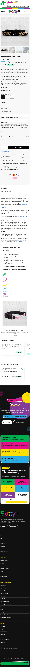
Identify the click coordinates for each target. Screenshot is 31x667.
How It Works (3, 588)
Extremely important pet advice (9, 648)
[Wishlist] (22, 345)
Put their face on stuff (21, 422)
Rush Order (4, 122)
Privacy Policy (4, 612)
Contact (3, 1)
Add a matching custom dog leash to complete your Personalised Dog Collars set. (14, 206)
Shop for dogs (7, 422)
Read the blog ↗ (13, 526)
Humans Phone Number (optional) (9, 117)
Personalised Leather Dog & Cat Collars (11, 346)
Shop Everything (4, 551)
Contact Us (3, 609)
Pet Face (2, 541)
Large (12, 97)
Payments (3, 606)
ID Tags (2, 563)
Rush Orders (3, 596)
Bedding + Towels (5, 568)
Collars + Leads (4, 560)
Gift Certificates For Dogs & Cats (10, 368)
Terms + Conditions (5, 614)
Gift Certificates (4, 576)
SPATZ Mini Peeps (5, 639)
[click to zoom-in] (15, 31)
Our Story (10, 1)
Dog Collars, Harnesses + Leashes (18, 15)
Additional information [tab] (6, 191)
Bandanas (3, 565)
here (17, 167)
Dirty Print (3, 645)
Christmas (3, 549)
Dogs (9, 15)
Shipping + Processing (6, 604)
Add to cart (18, 147)
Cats (1, 538)
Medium (7, 97)
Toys (2, 571)
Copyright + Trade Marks (6, 617)
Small (3, 97)
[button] (27, 12)
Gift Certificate (19, 240)
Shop (6, 15)
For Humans (3, 543)
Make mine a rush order (11, 131)
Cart (1, 637)
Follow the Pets (4, 631)
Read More (4, 87)
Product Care (3, 598)
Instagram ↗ (4, 526)
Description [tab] (4, 188)
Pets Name (4, 108)
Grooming (3, 573)
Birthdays (3, 546)
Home (2, 15)
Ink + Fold (3, 642)
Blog (16, 1)
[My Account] (25, 11)
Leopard (15, 335)
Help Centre (3, 585)
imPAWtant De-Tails (6, 90)
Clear (2, 99)
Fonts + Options (4, 590)
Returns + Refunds (5, 601)
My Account (3, 634)
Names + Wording (5, 593)
